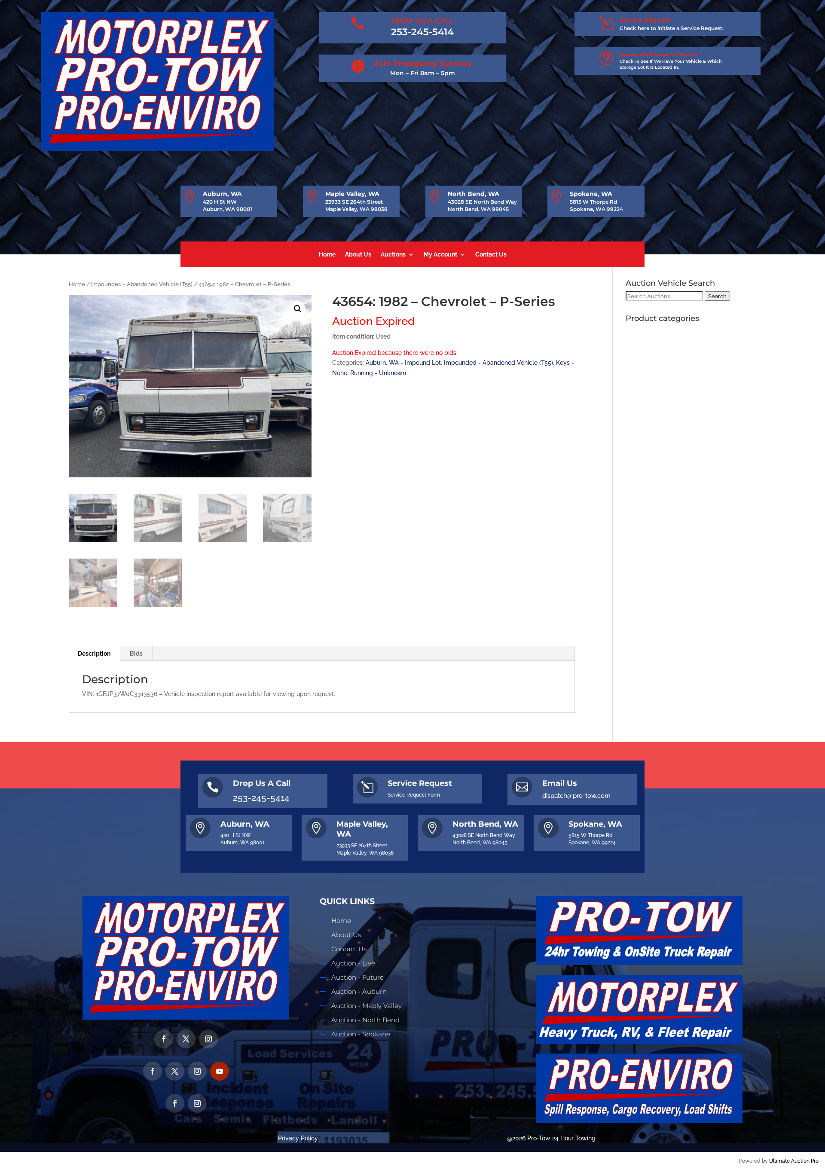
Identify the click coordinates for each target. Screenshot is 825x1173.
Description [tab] (94, 653)
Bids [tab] (136, 653)
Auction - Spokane (360, 1034)
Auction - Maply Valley (366, 1006)
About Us (358, 254)
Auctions (393, 254)
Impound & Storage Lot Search (658, 55)
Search (717, 296)
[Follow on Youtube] (219, 1071)
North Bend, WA (473, 194)
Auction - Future (357, 977)
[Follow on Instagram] (208, 1038)
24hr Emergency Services (422, 63)
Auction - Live (353, 963)
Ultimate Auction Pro (794, 1161)
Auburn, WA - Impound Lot (403, 362)
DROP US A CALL (422, 21)
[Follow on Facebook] (163, 1038)
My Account (440, 254)
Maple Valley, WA (352, 194)
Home (327, 254)
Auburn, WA (222, 194)
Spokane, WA (591, 194)
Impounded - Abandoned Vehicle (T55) (141, 284)
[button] (298, 309)
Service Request (645, 20)
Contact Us (491, 254)
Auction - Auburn (359, 991)
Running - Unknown (378, 373)
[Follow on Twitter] (186, 1038)
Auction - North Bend (365, 1020)
